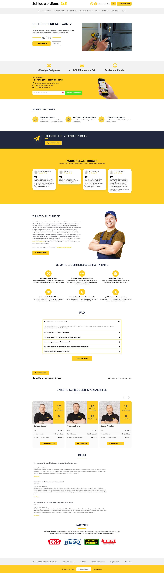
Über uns (114, 10)
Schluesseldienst (44, 10)
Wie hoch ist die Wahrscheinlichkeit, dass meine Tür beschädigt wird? (66, 346)
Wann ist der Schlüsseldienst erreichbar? (57, 351)
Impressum (114, 562)
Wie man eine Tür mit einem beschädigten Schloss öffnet (53, 502)
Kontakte (105, 10)
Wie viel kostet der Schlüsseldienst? (55, 322)
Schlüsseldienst (68, 562)
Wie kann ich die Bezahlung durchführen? (57, 332)
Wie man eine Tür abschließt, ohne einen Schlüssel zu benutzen (55, 463)
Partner (83, 562)
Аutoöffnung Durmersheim (64, 247)
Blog (124, 10)
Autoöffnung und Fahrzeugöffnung (84, 117)
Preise (97, 10)
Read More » (36, 476)
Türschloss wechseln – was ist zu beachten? (49, 482)
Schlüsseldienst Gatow (38, 241)
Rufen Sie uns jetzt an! (48, 443)
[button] (123, 397)
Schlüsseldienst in (86, 10)
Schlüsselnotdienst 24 (47, 117)
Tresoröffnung (59, 10)
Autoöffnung (72, 10)
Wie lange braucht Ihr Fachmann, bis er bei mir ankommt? (62, 337)
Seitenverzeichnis (98, 562)
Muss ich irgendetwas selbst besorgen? (57, 342)
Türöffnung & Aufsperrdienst (115, 117)
